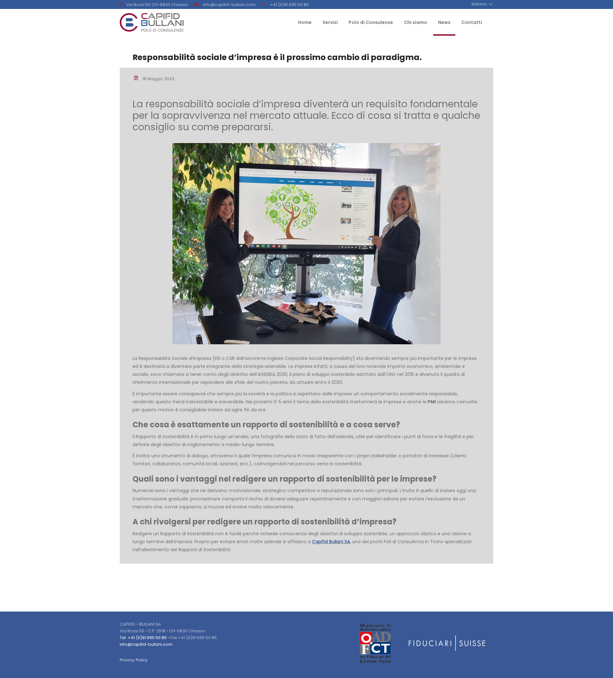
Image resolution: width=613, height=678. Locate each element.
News (444, 23)
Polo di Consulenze (371, 23)
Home (305, 23)
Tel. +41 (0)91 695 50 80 (143, 638)
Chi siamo (415, 23)
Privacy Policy (134, 660)
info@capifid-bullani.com (146, 644)
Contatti (471, 23)
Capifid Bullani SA (331, 541)
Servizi (330, 23)
